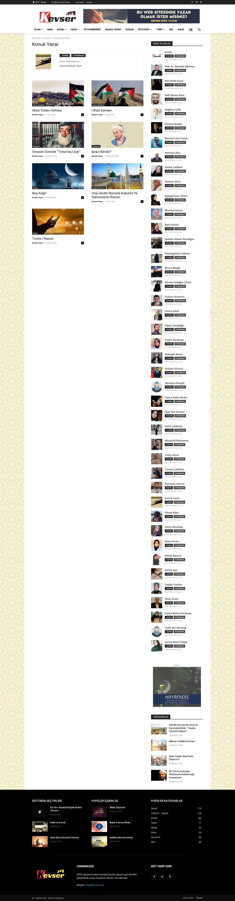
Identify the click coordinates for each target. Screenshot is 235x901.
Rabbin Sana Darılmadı (121, 837)
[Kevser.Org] (57, 16)
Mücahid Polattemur (177, 440)
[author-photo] (48, 61)
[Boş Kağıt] (58, 176)
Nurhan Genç (172, 181)
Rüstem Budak (173, 124)
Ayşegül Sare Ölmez (176, 195)
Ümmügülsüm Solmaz (177, 253)
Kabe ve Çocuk (58, 822)
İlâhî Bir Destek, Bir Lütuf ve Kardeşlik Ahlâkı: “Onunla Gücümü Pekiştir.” (183, 728)
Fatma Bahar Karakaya (178, 613)
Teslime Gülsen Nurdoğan (179, 239)
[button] (199, 29)
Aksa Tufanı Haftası (47, 110)
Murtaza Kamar (174, 210)
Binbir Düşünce (117, 807)
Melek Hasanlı (173, 555)
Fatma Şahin (172, 311)
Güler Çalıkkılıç (173, 426)
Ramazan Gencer (175, 483)
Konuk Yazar (37, 114)
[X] (201, 2)
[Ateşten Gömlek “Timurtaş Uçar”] (58, 135)
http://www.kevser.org (173, 74)
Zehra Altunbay (174, 526)
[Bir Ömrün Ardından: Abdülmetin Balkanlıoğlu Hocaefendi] (159, 775)
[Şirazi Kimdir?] (117, 135)
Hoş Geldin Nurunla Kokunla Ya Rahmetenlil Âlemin (114, 195)
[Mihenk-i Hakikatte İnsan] (159, 745)
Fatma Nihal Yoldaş (176, 642)
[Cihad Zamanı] (117, 93)
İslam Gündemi (39, 105)
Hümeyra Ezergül (174, 383)
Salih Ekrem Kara (174, 95)
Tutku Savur (172, 454)
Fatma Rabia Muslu (176, 397)
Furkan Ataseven (175, 296)
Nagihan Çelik (173, 109)
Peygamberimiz (99, 188)
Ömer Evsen (172, 598)
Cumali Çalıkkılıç (174, 469)
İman (35, 233)
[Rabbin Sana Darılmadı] (99, 841)
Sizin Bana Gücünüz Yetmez (64, 837)
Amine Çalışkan (174, 167)
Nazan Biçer (172, 512)
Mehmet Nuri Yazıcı (176, 138)
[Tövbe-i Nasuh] (58, 222)
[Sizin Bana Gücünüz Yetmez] (40, 841)
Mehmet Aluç (172, 152)
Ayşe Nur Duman (175, 411)
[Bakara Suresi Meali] (99, 826)
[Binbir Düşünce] (99, 811)
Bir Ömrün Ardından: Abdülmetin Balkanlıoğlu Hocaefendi (182, 774)
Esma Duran (172, 541)
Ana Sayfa (36, 38)
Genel (35, 188)
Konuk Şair (171, 570)
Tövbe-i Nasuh (42, 238)
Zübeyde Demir (174, 354)
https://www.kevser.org (69, 61)
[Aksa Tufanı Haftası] (58, 93)
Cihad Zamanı (102, 110)
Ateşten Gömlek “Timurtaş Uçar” (56, 152)
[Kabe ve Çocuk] (40, 826)
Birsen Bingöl (172, 267)
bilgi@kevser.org (95, 885)
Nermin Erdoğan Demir (178, 282)
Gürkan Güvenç (174, 368)
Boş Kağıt (39, 193)
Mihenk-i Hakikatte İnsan (182, 741)
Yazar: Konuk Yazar (61, 38)
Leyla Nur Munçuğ (175, 627)
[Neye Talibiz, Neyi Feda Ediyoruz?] (159, 760)
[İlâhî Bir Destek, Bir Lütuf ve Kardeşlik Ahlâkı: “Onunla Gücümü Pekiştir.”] (159, 729)
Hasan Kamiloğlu (174, 325)
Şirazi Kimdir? (101, 152)
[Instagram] (196, 2)
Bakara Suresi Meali (120, 822)
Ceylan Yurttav (173, 584)
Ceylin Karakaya (174, 339)
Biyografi (36, 146)
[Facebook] (192, 2)
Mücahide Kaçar (174, 80)
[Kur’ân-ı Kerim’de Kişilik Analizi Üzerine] (40, 811)
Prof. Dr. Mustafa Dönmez (180, 66)
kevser (168, 52)
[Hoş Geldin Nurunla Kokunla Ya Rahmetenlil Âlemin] (117, 176)
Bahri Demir (172, 224)
